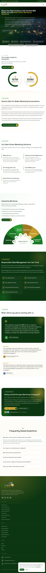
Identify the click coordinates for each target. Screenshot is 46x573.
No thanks (23, 302)
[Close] (34, 270)
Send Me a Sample (23, 296)
